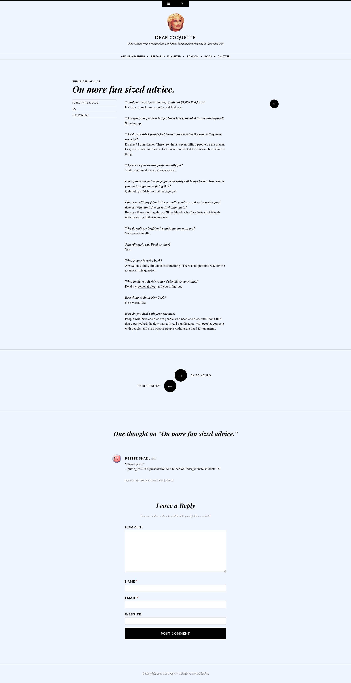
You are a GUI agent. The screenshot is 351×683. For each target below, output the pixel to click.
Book (208, 56)
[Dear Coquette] (175, 23)
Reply (170, 480)
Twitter (224, 56)
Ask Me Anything (133, 56)
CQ (74, 108)
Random (193, 56)
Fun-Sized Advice (86, 81)
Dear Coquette (175, 37)
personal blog (147, 286)
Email (132, 598)
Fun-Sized (174, 56)
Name (131, 581)
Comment (134, 527)
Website (133, 614)
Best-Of (156, 56)
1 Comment (80, 115)
